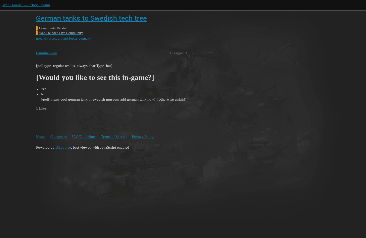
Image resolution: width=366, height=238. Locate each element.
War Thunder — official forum (26, 5)
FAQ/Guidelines (83, 137)
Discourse (63, 147)
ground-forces (46, 38)
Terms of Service (114, 137)
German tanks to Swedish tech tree (91, 18)
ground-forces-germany (74, 38)
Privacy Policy (143, 137)
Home (41, 137)
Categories (58, 137)
